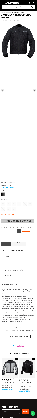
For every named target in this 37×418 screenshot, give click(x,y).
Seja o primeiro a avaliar (18, 336)
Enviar (25, 411)
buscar (32, 7)
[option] (18, 41)
